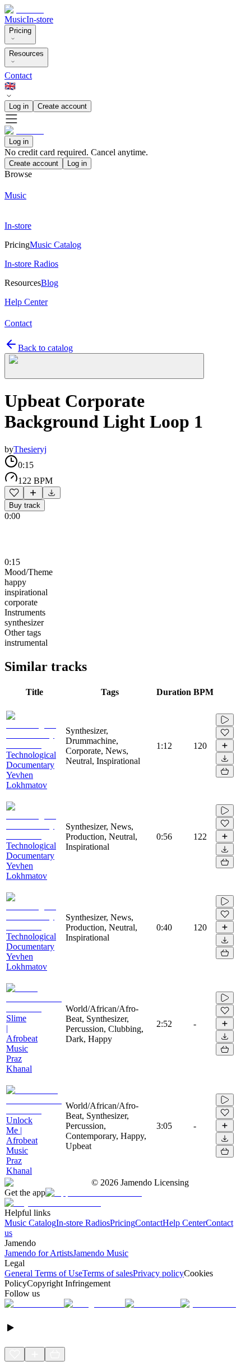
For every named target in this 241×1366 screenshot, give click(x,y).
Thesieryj (30, 449)
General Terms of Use (43, 1273)
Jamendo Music (100, 1253)
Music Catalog (30, 1223)
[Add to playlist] (33, 492)
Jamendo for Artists (38, 1253)
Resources (26, 53)
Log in (19, 106)
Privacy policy (158, 1273)
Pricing (20, 30)
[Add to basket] (225, 771)
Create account (62, 106)
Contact (18, 75)
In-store (39, 19)
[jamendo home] (24, 9)
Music (15, 19)
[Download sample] (52, 493)
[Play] (104, 366)
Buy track (24, 505)
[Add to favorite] (14, 492)
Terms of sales (107, 1273)
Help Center (184, 1223)
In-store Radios (83, 1223)
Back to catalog (45, 348)
